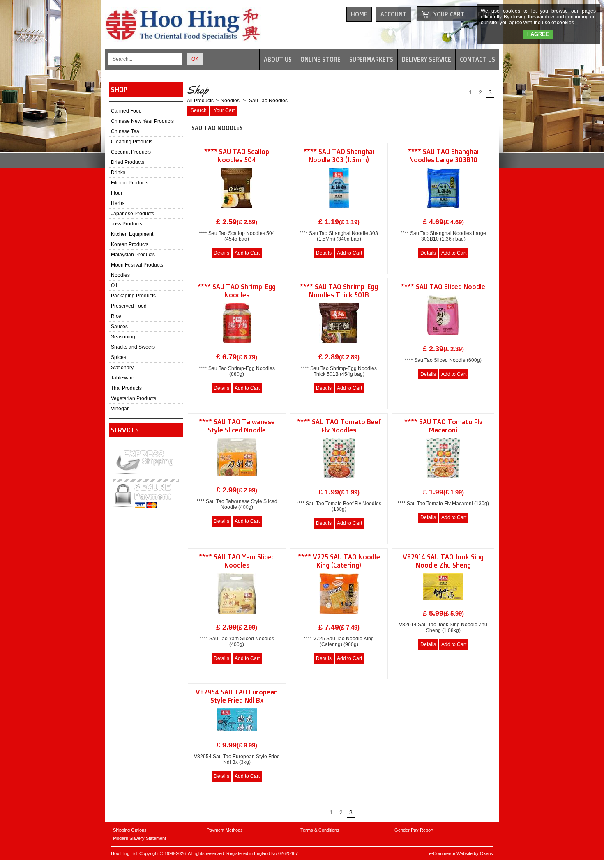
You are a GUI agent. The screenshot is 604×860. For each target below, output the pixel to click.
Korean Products (129, 244)
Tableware (122, 378)
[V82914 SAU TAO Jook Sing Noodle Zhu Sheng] (443, 602)
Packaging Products (133, 296)
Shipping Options (130, 830)
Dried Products (127, 162)
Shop (119, 89)
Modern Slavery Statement (139, 838)
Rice (116, 316)
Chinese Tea (125, 131)
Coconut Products (131, 152)
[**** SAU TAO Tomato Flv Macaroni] (443, 481)
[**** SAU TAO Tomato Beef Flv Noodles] (338, 481)
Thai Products (126, 388)
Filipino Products (129, 183)
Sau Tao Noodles (268, 100)
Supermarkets (371, 59)
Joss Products (126, 224)
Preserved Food (129, 306)
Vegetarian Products (133, 398)
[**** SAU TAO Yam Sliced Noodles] (236, 616)
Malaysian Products (133, 255)
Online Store (320, 59)
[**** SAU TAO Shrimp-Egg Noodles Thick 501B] (339, 346)
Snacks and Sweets (133, 347)
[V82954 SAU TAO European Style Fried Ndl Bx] (236, 734)
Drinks (118, 172)
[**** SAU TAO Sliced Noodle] (443, 337)
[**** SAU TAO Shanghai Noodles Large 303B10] (443, 211)
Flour (116, 193)
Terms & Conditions (319, 830)
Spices (118, 357)
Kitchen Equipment (132, 234)
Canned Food (126, 111)
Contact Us (477, 59)
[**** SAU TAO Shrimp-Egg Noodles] (237, 346)
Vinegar (120, 409)
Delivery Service (426, 59)
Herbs (117, 203)
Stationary (122, 367)
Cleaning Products (131, 142)
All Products (200, 100)
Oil (114, 285)
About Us (278, 59)
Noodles (120, 275)
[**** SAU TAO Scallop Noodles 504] (236, 211)
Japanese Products (132, 213)
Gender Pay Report (413, 830)
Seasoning (123, 337)
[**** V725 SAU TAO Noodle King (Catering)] (339, 616)
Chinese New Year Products (142, 121)
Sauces (119, 326)
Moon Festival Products (137, 265)
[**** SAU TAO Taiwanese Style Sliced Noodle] (236, 479)
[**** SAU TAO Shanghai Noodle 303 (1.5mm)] (339, 211)
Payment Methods (225, 830)
